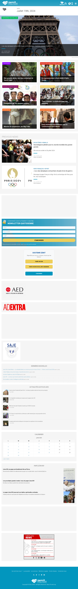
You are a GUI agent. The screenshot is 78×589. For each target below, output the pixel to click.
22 (8, 452)
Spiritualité (6, 110)
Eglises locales (57, 63)
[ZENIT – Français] (21, 3)
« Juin (4, 459)
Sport (47, 168)
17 (28, 449)
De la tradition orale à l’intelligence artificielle (13, 379)
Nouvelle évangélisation (10, 86)
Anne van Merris (38, 157)
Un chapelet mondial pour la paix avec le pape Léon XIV (22, 398)
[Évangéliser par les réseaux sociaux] (19, 95)
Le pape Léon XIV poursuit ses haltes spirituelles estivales (20, 492)
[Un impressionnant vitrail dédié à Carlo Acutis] (57, 72)
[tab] (31, 537)
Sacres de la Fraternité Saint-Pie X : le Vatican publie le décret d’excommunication (28, 390)
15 (8, 449)
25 (39, 452)
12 (49, 446)
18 (39, 449)
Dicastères (38, 142)
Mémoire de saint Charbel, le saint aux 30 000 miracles (22, 405)
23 (18, 452)
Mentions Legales (43, 571)
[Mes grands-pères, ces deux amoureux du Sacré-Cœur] (19, 72)
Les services (34, 571)
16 (18, 449)
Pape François (45, 86)
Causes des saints (46, 63)
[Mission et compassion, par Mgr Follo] (19, 118)
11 (39, 446)
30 (18, 455)
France (53, 110)
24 (28, 452)
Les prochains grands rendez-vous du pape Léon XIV (18, 481)
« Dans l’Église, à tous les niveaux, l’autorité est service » (16, 372)
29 (8, 455)
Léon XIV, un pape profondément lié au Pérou (16, 469)
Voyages (52, 86)
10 (28, 446)
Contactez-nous (62, 571)
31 (28, 455)
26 (49, 452)
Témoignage (6, 63)
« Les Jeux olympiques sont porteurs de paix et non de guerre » (53, 171)
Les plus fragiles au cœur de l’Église (11, 374)
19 (49, 449)
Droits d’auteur (53, 571)
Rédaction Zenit (6, 52)
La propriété (26, 571)
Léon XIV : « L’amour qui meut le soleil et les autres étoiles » (17, 376)
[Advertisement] (39, 206)
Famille (45, 142)
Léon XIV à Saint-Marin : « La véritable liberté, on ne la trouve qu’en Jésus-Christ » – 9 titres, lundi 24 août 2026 (28, 369)
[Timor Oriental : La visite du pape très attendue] (57, 95)
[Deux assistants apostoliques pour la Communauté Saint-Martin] (57, 118)
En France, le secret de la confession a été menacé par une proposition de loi (27, 413)
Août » (7, 459)
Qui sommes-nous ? (17, 571)
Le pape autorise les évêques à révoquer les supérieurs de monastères (26, 421)
